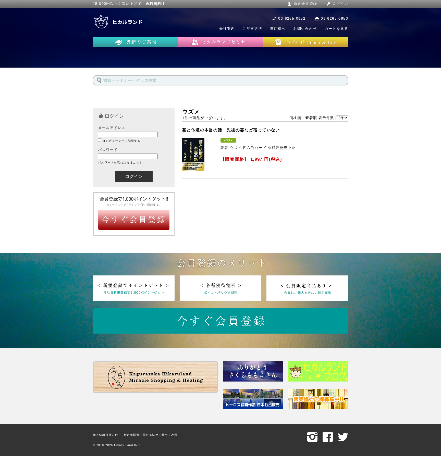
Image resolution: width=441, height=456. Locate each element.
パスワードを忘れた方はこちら (120, 162)
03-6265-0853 (334, 18)
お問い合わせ (305, 29)
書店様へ (278, 29)
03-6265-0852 (291, 18)
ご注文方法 (252, 29)
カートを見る (336, 29)
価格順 (295, 118)
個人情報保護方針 (105, 434)
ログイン (340, 4)
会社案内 (227, 29)
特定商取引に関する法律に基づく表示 (151, 434)
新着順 (311, 118)
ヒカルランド (118, 21)
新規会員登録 (305, 4)
